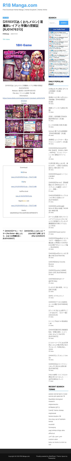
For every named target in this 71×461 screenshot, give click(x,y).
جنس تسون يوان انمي (55, 436)
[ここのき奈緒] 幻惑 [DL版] (58, 125)
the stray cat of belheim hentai (57, 420)
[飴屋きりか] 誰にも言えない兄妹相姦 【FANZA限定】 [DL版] (58, 99)
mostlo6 (51, 424)
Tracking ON (64, 76)
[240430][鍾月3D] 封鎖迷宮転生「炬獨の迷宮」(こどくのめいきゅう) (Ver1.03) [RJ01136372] (58, 333)
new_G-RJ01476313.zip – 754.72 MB (23, 177)
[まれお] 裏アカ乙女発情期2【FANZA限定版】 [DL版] (58, 132)
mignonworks (53, 404)
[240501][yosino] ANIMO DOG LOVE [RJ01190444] (57, 271)
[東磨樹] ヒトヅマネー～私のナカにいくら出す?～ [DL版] (58, 141)
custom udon (53, 439)
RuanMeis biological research (56, 400)
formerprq (52, 427)
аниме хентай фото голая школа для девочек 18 (58, 395)
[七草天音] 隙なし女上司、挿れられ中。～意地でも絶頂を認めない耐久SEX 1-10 (58, 165)
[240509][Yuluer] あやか (57, 232)
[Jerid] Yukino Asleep (56, 410)
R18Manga (6, 34)
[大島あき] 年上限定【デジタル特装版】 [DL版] (58, 90)
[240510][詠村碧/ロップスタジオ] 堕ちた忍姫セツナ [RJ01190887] (58, 197)
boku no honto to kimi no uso (57, 443)
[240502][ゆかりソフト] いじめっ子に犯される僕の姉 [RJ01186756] (58, 366)
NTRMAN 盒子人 (54, 407)
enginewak (52, 413)
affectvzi (52, 433)
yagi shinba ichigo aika (57, 430)
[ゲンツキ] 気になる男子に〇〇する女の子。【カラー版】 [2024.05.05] (58, 313)
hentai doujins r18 (55, 416)
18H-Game (5, 17)
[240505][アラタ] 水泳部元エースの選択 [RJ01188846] (58, 303)
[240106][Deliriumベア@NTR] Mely (56, 280)
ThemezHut (51, 458)
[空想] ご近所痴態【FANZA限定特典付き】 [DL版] (58, 118)
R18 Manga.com (20, 5)
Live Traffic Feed (59, 29)
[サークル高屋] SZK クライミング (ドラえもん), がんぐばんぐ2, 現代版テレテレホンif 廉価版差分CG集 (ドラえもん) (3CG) (58, 221)
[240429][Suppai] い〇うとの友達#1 (58, 175)
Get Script (53, 76)
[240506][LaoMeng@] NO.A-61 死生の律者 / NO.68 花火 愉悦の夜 (58, 208)
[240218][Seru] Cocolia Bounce (57, 263)
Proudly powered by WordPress (46, 456)
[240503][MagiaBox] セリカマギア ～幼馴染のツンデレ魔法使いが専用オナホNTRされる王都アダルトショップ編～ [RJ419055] (58, 242)
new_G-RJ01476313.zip (24, 196)
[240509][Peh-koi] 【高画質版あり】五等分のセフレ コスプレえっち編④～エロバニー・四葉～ (58, 186)
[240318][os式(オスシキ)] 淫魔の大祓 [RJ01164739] (58, 254)
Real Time (58, 76)
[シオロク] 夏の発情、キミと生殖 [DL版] (58, 288)
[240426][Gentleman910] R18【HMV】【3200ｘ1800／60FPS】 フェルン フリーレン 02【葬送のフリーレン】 (58, 152)
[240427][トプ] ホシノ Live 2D (58, 357)
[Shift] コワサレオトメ (56, 296)
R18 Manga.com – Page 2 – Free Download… (58, 69)
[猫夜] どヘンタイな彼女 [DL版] (58, 109)
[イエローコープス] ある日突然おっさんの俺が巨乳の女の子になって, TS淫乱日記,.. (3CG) (58, 346)
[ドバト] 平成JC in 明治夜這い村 (58, 322)
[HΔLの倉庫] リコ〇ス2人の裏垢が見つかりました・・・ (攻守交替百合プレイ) (59, 377)
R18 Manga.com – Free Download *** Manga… (58, 61)
